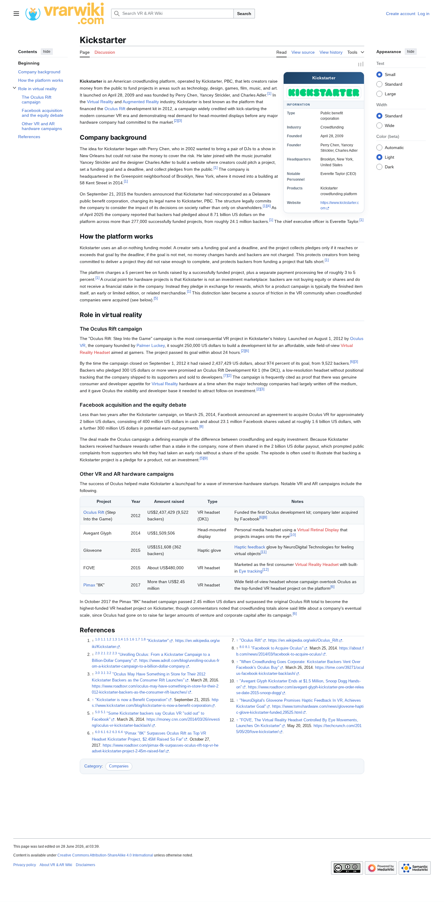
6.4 (120, 732)
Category (93, 766)
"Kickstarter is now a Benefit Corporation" (131, 700)
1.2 (109, 639)
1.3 (114, 639)
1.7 (137, 639)
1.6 (132, 639)
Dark (389, 166)
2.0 (97, 653)
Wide (389, 125)
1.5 (126, 639)
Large (390, 93)
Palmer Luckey (151, 345)
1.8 (143, 639)
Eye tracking (250, 571)
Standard (393, 83)
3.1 (103, 673)
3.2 (109, 673)
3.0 (97, 673)
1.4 (120, 639)
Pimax (89, 585)
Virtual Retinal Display (318, 529)
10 (293, 535)
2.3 (114, 653)
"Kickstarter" (158, 641)
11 (263, 552)
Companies (119, 766)
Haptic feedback (249, 547)
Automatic (394, 147)
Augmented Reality (141, 101)
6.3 (114, 732)
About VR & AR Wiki (56, 865)
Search (244, 13)
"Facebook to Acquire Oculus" (277, 648)
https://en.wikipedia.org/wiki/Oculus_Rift (303, 640)
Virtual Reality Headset (317, 564)
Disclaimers (85, 865)
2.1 (103, 653)
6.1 (103, 732)
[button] (16, 13)
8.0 (242, 647)
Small (390, 74)
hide (46, 51)
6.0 (97, 732)
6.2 (109, 732)
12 (265, 569)
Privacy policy (24, 865)
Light (389, 156)
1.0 (97, 639)
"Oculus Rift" (251, 640)
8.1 (247, 647)
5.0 (97, 712)
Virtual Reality (100, 101)
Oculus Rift (115, 108)
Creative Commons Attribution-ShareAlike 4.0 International (105, 855)
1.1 (103, 639)
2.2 (109, 653)
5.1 (103, 712)
